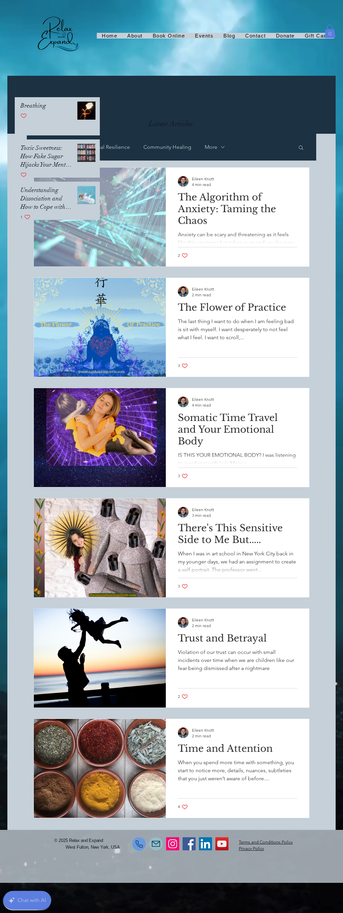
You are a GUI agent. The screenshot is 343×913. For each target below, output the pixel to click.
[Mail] (156, 843)
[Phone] (139, 844)
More (211, 147)
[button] (330, 31)
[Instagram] (172, 843)
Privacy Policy (251, 848)
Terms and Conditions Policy (266, 842)
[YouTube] (221, 843)
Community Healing (167, 147)
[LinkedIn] (205, 843)
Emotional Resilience (105, 147)
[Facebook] (189, 843)
